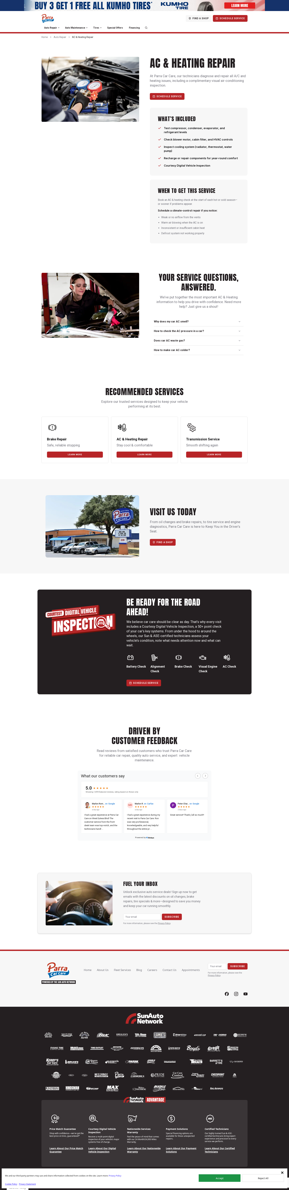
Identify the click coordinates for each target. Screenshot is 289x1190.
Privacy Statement (27, 1184)
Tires (96, 27)
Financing (134, 27)
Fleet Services (122, 970)
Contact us (169, 970)
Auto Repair (50, 27)
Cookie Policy (11, 1184)
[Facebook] (227, 994)
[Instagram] (236, 994)
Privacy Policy (115, 1175)
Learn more (75, 454)
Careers (152, 970)
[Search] (146, 28)
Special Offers (115, 27)
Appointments (191, 970)
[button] (282, 1172)
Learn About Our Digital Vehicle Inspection (102, 1150)
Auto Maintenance (75, 27)
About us (103, 970)
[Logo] (47, 18)
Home (44, 37)
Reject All (263, 1178)
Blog (139, 970)
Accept (219, 1178)
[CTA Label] (144, 5)
